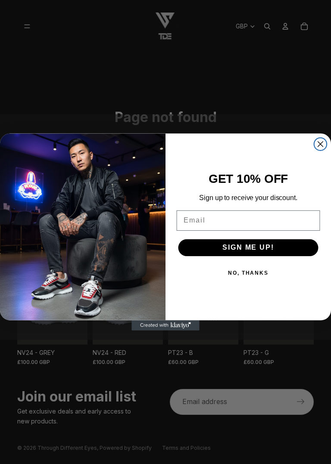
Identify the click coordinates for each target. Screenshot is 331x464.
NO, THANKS (248, 273)
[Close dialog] (320, 144)
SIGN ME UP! (248, 247)
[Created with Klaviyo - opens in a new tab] (165, 325)
